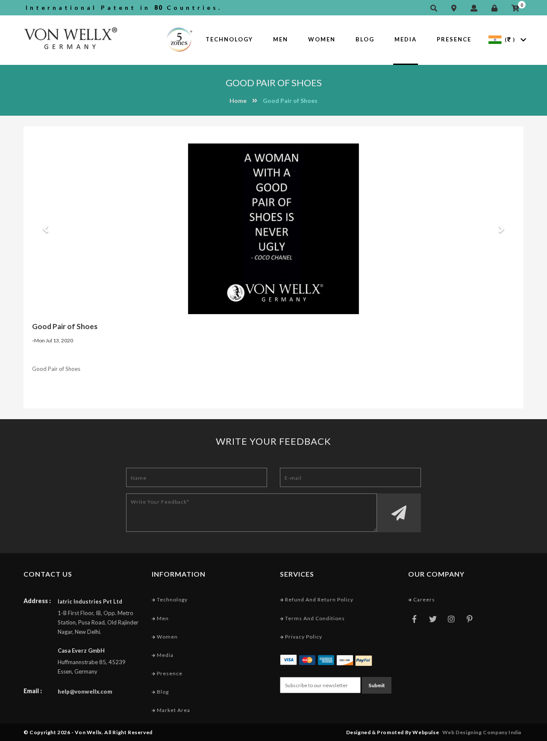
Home (238, 100)
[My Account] (476, 8)
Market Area (173, 710)
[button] (44, 228)
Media (405, 39)
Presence (454, 39)
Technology (229, 39)
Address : (37, 600)
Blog (365, 39)
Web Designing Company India (481, 732)
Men (280, 39)
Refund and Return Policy (318, 599)
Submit (376, 685)
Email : (33, 690)
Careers (423, 599)
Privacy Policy (303, 636)
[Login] (496, 8)
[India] (495, 39)
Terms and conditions (314, 618)
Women (321, 39)
